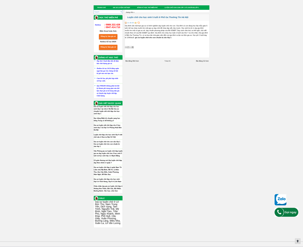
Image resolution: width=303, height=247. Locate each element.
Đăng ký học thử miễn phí (147, 7)
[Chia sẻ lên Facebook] (132, 47)
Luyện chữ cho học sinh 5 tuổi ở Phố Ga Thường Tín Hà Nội (157, 17)
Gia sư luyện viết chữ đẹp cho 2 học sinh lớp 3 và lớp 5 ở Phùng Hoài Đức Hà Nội (108, 127)
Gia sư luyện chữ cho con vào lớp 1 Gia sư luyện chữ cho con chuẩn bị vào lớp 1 (107, 144)
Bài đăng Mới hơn (132, 61)
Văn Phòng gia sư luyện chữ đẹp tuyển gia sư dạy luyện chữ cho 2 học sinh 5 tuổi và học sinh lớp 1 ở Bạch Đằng (108, 153)
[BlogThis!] (128, 47)
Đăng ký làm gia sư (108, 47)
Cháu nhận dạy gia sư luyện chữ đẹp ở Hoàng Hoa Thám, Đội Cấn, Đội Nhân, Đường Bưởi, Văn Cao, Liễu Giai (108, 188)
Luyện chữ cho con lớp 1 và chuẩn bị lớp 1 (182, 7)
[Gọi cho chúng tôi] (286, 216)
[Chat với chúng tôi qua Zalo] (280, 205)
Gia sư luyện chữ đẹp (121, 7)
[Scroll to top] (298, 243)
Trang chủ (101, 7)
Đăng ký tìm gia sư (108, 36)
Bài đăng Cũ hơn (202, 61)
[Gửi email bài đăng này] (126, 47)
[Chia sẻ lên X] (130, 47)
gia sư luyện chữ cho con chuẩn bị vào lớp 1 (153, 37)
